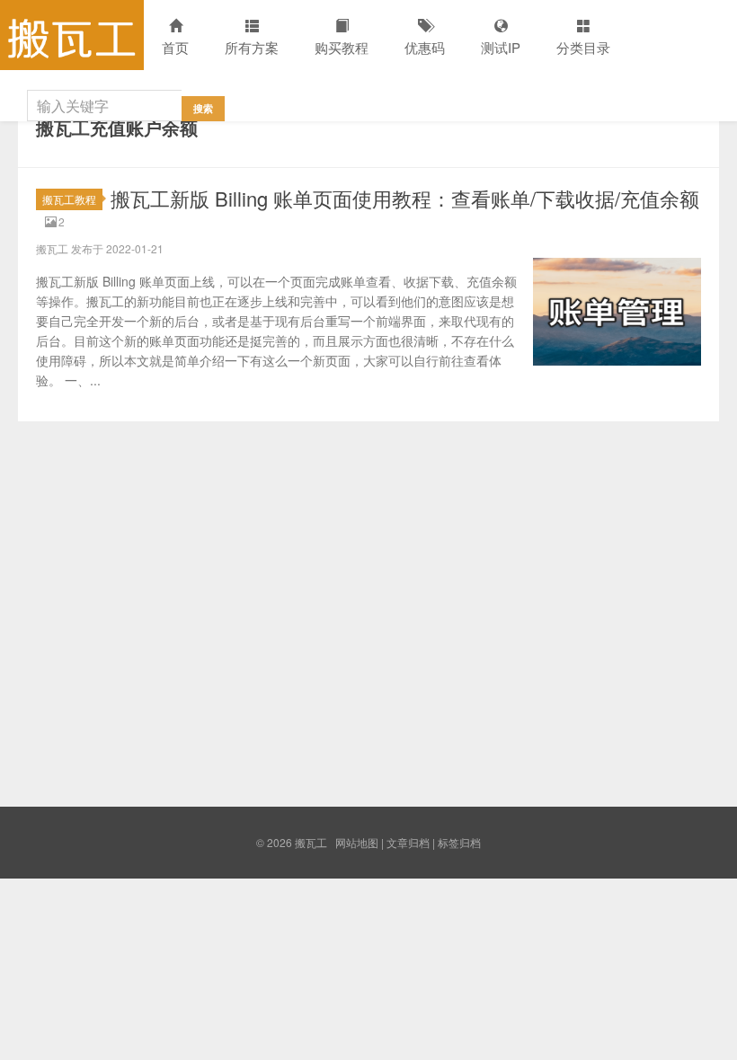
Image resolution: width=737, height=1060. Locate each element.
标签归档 (459, 842)
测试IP (500, 47)
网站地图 (356, 842)
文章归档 (408, 842)
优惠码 (424, 47)
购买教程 (341, 47)
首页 (175, 47)
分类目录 (583, 47)
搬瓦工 (72, 35)
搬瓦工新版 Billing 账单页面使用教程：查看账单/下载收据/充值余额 (405, 198)
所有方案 (252, 47)
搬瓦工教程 (69, 199)
